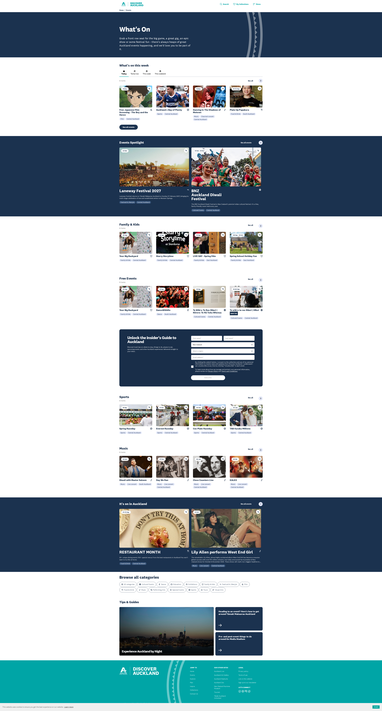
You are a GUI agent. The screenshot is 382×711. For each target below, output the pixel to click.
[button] (124, 73)
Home (192, 671)
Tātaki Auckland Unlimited (220, 697)
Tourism (217, 692)
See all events (128, 127)
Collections (194, 690)
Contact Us (194, 694)
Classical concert (207, 116)
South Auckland (248, 114)
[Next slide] (261, 81)
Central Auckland (133, 119)
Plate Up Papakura (239, 110)
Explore (192, 679)
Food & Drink (235, 114)
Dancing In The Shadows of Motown (207, 111)
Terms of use (243, 675)
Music (196, 116)
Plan (191, 683)
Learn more (68, 707)
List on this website (245, 679)
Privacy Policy (213, 371)
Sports (159, 114)
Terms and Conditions (229, 371)
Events (192, 675)
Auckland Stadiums (221, 679)
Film (122, 119)
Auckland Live (219, 671)
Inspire (192, 686)
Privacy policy (243, 671)
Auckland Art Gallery (221, 675)
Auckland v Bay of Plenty (169, 110)
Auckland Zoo (219, 683)
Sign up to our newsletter (247, 683)
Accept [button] (376, 707)
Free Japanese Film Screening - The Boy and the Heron (133, 112)
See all (250, 81)
